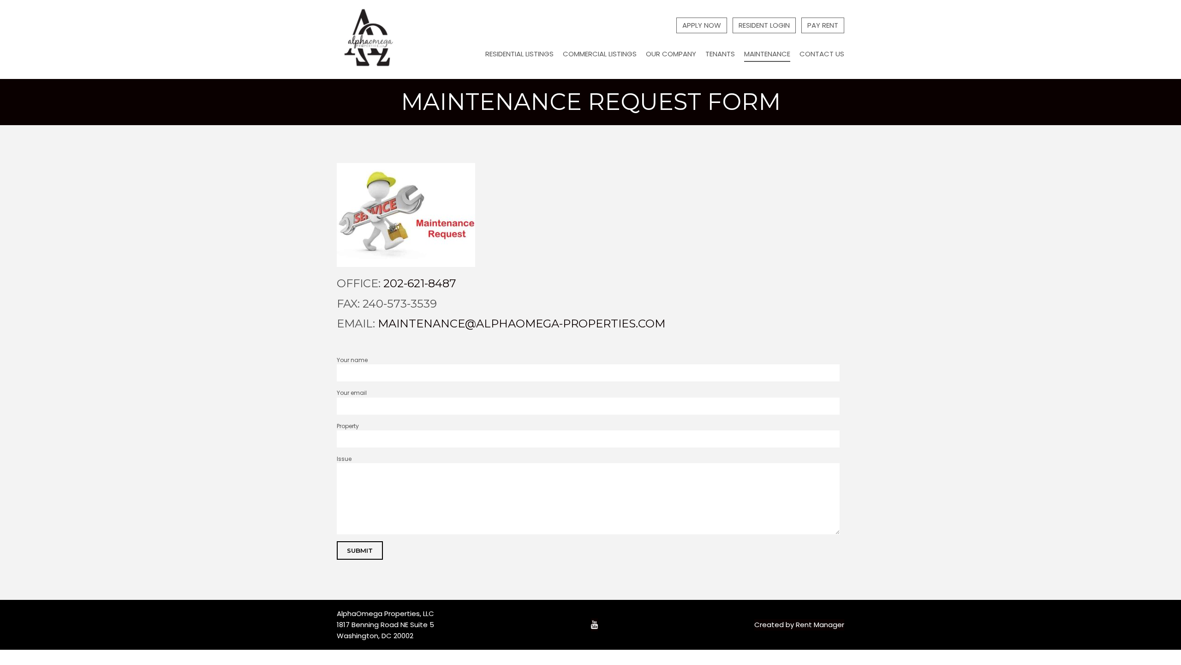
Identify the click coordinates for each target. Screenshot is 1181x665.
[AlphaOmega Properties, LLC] (370, 39)
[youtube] (594, 625)
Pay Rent (822, 25)
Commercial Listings (600, 54)
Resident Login (764, 25)
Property (348, 426)
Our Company (671, 54)
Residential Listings (519, 54)
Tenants (720, 54)
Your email (352, 393)
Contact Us (821, 54)
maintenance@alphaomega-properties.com (521, 323)
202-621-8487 (419, 283)
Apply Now (701, 25)
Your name (352, 360)
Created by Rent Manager (799, 624)
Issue (344, 459)
